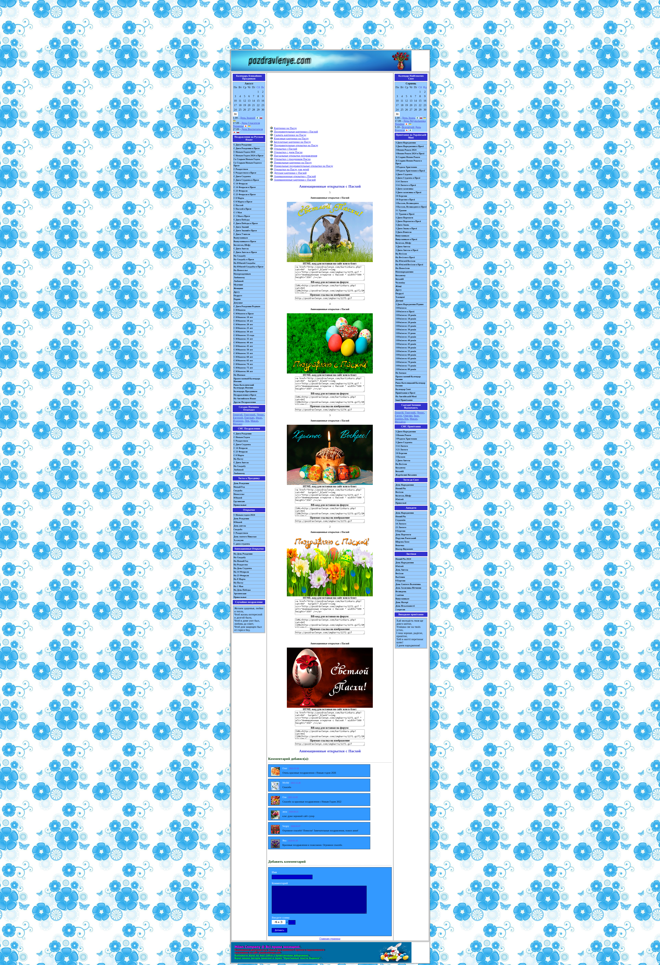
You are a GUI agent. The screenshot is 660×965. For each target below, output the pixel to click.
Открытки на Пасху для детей (291, 169)
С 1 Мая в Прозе (242, 216)
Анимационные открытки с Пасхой (295, 176)
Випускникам (402, 235)
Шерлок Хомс (402, 541)
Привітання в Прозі (405, 393)
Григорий (249, 414)
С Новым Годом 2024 (244, 152)
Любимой (238, 281)
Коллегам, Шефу (242, 245)
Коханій (399, 279)
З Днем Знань (402, 225)
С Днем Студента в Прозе (246, 180)
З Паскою (400, 457)
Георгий (238, 414)
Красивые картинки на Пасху (291, 138)
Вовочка (399, 545)
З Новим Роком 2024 (405, 150)
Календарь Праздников (245, 391)
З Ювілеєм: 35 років (405, 336)
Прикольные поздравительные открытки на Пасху (303, 166)
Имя (274, 872)
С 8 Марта (239, 198)
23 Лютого (400, 527)
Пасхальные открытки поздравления (295, 155)
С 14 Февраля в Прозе (245, 187)
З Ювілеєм (400, 308)
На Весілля (401, 253)
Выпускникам (241, 237)
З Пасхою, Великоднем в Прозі (411, 206)
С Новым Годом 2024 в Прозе (248, 155)
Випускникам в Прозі (406, 239)
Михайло (400, 421)
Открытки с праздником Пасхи (292, 159)
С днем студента (242, 544)
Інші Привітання (403, 400)
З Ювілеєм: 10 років (405, 315)
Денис (260, 414)
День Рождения (241, 483)
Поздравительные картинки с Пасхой (296, 131)
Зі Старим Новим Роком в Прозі (408, 162)
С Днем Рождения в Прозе (247, 148)
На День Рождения (243, 553)
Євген (398, 415)
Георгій (399, 412)
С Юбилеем (239, 310)
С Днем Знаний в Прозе (245, 230)
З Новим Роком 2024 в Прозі (409, 153)
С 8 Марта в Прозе (243, 201)
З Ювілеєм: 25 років (405, 326)
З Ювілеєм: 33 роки (405, 333)
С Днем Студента (242, 176)
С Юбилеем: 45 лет (243, 346)
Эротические (240, 593)
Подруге (238, 295)
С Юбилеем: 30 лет (243, 331)
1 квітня (399, 595)
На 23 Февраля (241, 575)
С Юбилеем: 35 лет (243, 339)
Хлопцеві (400, 297)
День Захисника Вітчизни (408, 588)
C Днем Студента (242, 444)
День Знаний (247, 117)
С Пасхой (238, 205)
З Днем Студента (403, 174)
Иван (259, 417)
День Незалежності (405, 606)
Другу (237, 292)
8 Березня (400, 531)
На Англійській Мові (406, 396)
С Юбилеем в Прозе (244, 313)
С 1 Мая (238, 212)
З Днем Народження (405, 142)
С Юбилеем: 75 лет (243, 367)
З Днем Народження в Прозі (409, 146)
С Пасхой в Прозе (242, 209)
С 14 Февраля (241, 183)
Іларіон (399, 418)
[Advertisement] (330, 25)
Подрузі (399, 293)
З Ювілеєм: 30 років (405, 329)
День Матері (401, 602)
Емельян (249, 417)
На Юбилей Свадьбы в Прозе (248, 266)
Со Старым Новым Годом (247, 159)
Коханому (400, 275)
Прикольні (400, 503)
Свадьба (238, 490)
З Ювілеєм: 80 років (405, 369)
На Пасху (238, 459)
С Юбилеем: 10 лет (243, 317)
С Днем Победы (242, 219)
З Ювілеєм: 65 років (405, 358)
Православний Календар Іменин (408, 378)
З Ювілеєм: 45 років (405, 344)
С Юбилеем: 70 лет (243, 364)
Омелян (407, 415)
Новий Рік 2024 (403, 559)
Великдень (400, 591)
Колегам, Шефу (403, 243)
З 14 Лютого (401, 181)
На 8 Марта (239, 579)
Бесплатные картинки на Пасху (292, 141)
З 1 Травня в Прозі (404, 214)
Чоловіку (400, 282)
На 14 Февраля (241, 572)
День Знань (408, 117)
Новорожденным (242, 274)
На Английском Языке (245, 398)
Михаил (237, 423)
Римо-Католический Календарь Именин (244, 386)
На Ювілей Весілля (405, 261)
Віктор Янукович (404, 549)
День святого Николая (245, 536)
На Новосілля (402, 268)
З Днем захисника (404, 188)
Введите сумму (281, 917)
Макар (254, 420)
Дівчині (399, 300)
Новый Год (239, 487)
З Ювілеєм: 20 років (405, 322)
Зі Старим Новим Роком (407, 157)
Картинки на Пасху (285, 128)
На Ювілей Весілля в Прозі (409, 264)
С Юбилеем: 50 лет (243, 349)
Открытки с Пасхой (285, 148)
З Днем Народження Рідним (409, 304)
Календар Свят (403, 389)
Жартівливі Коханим (406, 475)
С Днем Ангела (241, 248)
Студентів (400, 520)
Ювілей (399, 499)
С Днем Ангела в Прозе (245, 252)
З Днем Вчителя (403, 232)
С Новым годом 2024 (244, 515)
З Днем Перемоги (404, 217)
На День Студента (243, 568)
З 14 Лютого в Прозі (405, 185)
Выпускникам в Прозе (245, 241)
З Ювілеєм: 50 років (405, 347)
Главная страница (330, 938)
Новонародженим (404, 271)
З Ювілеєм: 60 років (405, 355)
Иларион (238, 420)
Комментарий (280, 883)
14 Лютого (400, 523)
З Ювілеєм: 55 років (405, 351)
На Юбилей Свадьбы (244, 263)
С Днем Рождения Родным (247, 306)
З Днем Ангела (402, 246)
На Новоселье (241, 270)
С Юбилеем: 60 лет (243, 357)
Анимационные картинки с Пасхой (295, 179)
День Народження (404, 485)
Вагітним (400, 577)
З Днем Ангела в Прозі (406, 250)
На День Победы (242, 590)
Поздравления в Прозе (245, 395)
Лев (247, 420)
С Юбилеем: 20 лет (243, 324)
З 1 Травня (400, 210)
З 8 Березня (401, 196)
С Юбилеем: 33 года (244, 335)
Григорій (410, 412)
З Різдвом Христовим (406, 167)
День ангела (240, 525)
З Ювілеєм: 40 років (405, 340)
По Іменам (400, 373)
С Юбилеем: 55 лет (243, 353)
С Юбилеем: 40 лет (243, 342)
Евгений (238, 417)
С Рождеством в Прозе (245, 172)
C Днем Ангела (241, 462)
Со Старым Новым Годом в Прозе (248, 164)
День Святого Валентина (408, 584)
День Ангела (401, 569)
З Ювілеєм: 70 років (405, 362)
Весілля (399, 492)
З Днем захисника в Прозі (408, 192)
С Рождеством (241, 169)
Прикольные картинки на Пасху (293, 162)
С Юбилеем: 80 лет (243, 371)
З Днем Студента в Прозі (407, 178)
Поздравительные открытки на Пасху (296, 145)
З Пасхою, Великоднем (407, 203)
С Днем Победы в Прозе (246, 223)
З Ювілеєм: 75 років (405, 365)
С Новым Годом (242, 437)
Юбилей (238, 497)
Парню (237, 299)
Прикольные (240, 505)
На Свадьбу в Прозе (244, 259)
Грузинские (239, 501)
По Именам (239, 375)
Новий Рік (400, 488)
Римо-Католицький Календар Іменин (410, 384)
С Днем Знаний (241, 227)
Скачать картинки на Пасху (290, 135)
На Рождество (241, 564)
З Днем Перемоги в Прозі (408, 221)
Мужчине (238, 284)
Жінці (398, 286)
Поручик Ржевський (405, 538)
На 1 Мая (238, 586)
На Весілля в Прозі (405, 257)
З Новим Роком (403, 435)
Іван (416, 415)
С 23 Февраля (241, 190)
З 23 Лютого (401, 449)
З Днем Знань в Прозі (406, 228)
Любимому (239, 277)
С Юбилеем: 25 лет (243, 328)
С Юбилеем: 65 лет (243, 360)
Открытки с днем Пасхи (288, 152)
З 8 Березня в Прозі (405, 199)
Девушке (238, 302)
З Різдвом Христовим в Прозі (410, 170)
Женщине (238, 288)
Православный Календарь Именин (247, 380)
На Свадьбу (240, 255)
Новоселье (239, 494)
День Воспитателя (252, 129)
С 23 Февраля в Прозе (245, 194)
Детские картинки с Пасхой (290, 172)
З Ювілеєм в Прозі (404, 311)
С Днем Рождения (242, 144)
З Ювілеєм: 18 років (405, 318)
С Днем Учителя (242, 234)
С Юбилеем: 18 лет (243, 320)
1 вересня (400, 609)
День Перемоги (403, 534)
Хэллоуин (238, 540)
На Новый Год (241, 561)
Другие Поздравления (245, 402)
